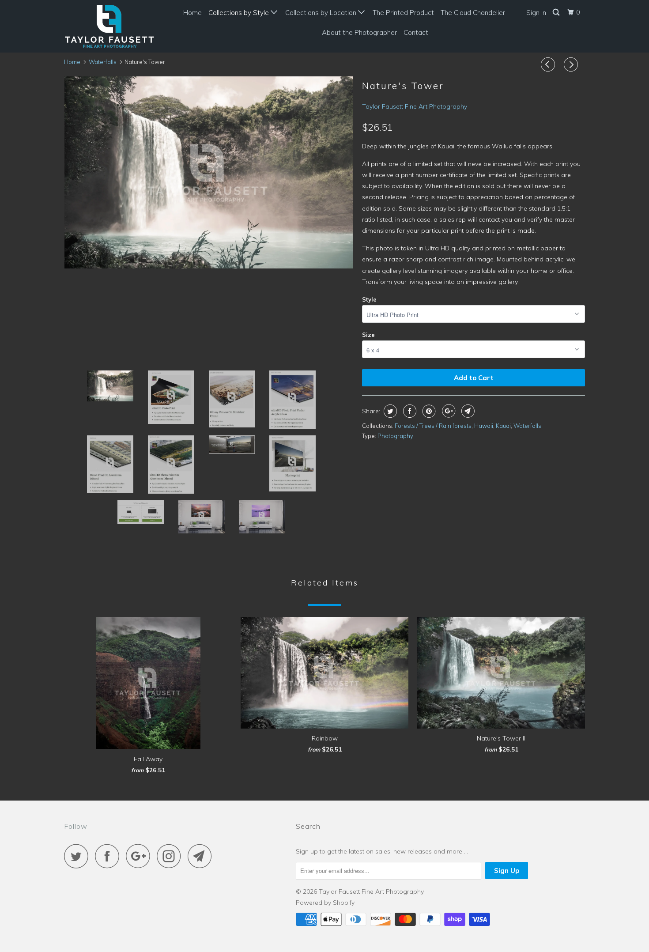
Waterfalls (527, 425)
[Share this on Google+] (447, 411)
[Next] (572, 64)
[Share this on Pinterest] (428, 411)
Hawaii (483, 425)
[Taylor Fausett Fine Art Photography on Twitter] (78, 856)
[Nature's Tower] (208, 172)
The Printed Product (403, 12)
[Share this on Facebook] (408, 411)
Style (369, 299)
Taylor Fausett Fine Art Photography (414, 106)
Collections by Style (239, 12)
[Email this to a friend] (467, 411)
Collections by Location (321, 12)
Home (192, 12)
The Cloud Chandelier (473, 12)
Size (368, 334)
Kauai (503, 425)
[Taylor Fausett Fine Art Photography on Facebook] (109, 856)
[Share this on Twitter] (389, 411)
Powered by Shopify (325, 903)
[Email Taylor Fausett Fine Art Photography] (202, 856)
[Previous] (549, 64)
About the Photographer (359, 32)
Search (308, 826)
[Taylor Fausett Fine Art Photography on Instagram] (171, 856)
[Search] (556, 12)
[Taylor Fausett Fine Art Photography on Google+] (140, 856)
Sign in (536, 12)
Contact (416, 32)
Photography (395, 435)
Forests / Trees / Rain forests (433, 425)
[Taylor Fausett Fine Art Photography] (109, 26)
